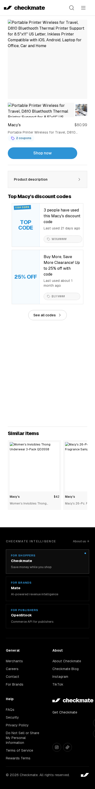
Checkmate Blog (65, 669)
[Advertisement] (47, 373)
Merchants (14, 661)
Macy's (15, 496)
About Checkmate (66, 661)
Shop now (42, 153)
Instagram (60, 677)
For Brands (14, 684)
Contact (12, 677)
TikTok (57, 684)
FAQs (10, 710)
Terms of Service (19, 750)
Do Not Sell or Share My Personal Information (22, 738)
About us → (81, 541)
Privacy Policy (17, 725)
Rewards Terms (18, 758)
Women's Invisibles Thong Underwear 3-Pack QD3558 (29, 504)
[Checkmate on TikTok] (67, 747)
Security (12, 717)
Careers (12, 669)
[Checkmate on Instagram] (56, 747)
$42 (56, 496)
